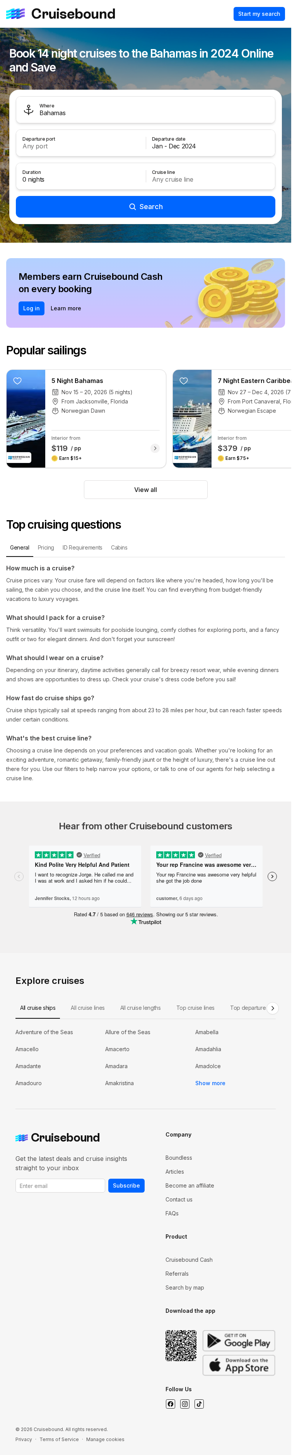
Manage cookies (105, 1439)
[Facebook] (170, 1404)
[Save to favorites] (17, 380)
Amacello (27, 1049)
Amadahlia (208, 1049)
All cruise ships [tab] (37, 1007)
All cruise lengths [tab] (140, 1007)
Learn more (66, 308)
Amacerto (117, 1049)
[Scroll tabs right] (272, 1008)
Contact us (179, 1199)
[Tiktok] (199, 1404)
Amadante (28, 1066)
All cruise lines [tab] (87, 1007)
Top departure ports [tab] (255, 1007)
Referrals (177, 1273)
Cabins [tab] (119, 547)
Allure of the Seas (127, 1032)
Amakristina (119, 1083)
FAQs (172, 1213)
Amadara (116, 1066)
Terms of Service (59, 1439)
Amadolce (208, 1066)
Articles (175, 1171)
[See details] (155, 448)
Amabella (206, 1032)
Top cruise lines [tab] (195, 1007)
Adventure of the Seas (44, 1032)
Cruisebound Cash (189, 1259)
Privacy (23, 1439)
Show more (210, 1083)
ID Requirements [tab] (82, 547)
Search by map (185, 1287)
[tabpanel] (145, 673)
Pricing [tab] (46, 547)
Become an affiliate (190, 1185)
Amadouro (28, 1083)
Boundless (179, 1157)
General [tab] (19, 547)
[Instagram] (184, 1404)
